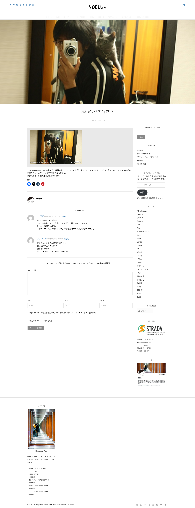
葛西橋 (140, 160)
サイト (101, 300)
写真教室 (140, 276)
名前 (29, 300)
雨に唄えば (141, 164)
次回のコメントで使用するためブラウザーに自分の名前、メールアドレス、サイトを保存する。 (64, 313)
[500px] (33, 5)
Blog (58, 17)
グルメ (140, 259)
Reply (64, 216)
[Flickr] (17, 5)
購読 (142, 192)
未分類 (140, 290)
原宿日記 (140, 280)
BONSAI (140, 218)
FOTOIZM (81, 17)
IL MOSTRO (126, 17)
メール (65, 300)
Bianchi (140, 214)
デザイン (140, 266)
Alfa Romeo (142, 211)
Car (138, 224)
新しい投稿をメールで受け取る (41, 321)
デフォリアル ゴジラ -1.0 (147, 157)
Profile (68, 17)
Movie (101, 17)
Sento (139, 242)
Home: (49, 17)
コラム (140, 262)
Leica (92, 17)
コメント (32, 270)
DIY (138, 228)
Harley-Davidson (144, 231)
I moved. (140, 150)
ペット (140, 273)
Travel (139, 245)
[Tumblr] (23, 5)
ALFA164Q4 (113, 17)
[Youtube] (20, 5)
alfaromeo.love (143, 153)
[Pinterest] (26, 5)
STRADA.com (143, 17)
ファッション (142, 269)
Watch (139, 252)
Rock (139, 238)
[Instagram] (30, 5)
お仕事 (140, 255)
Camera (140, 221)
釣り (139, 293)
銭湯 (139, 297)
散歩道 (140, 283)
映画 (139, 286)
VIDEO (139, 248)
